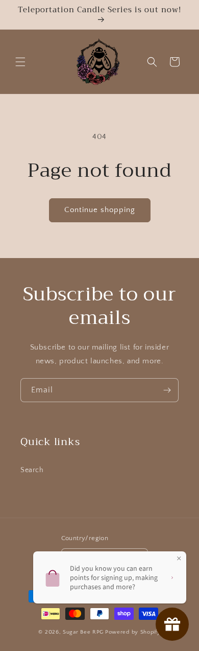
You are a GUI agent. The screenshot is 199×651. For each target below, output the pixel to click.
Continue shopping (99, 209)
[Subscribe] (167, 390)
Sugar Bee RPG (83, 632)
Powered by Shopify (133, 632)
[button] (20, 62)
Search (32, 470)
